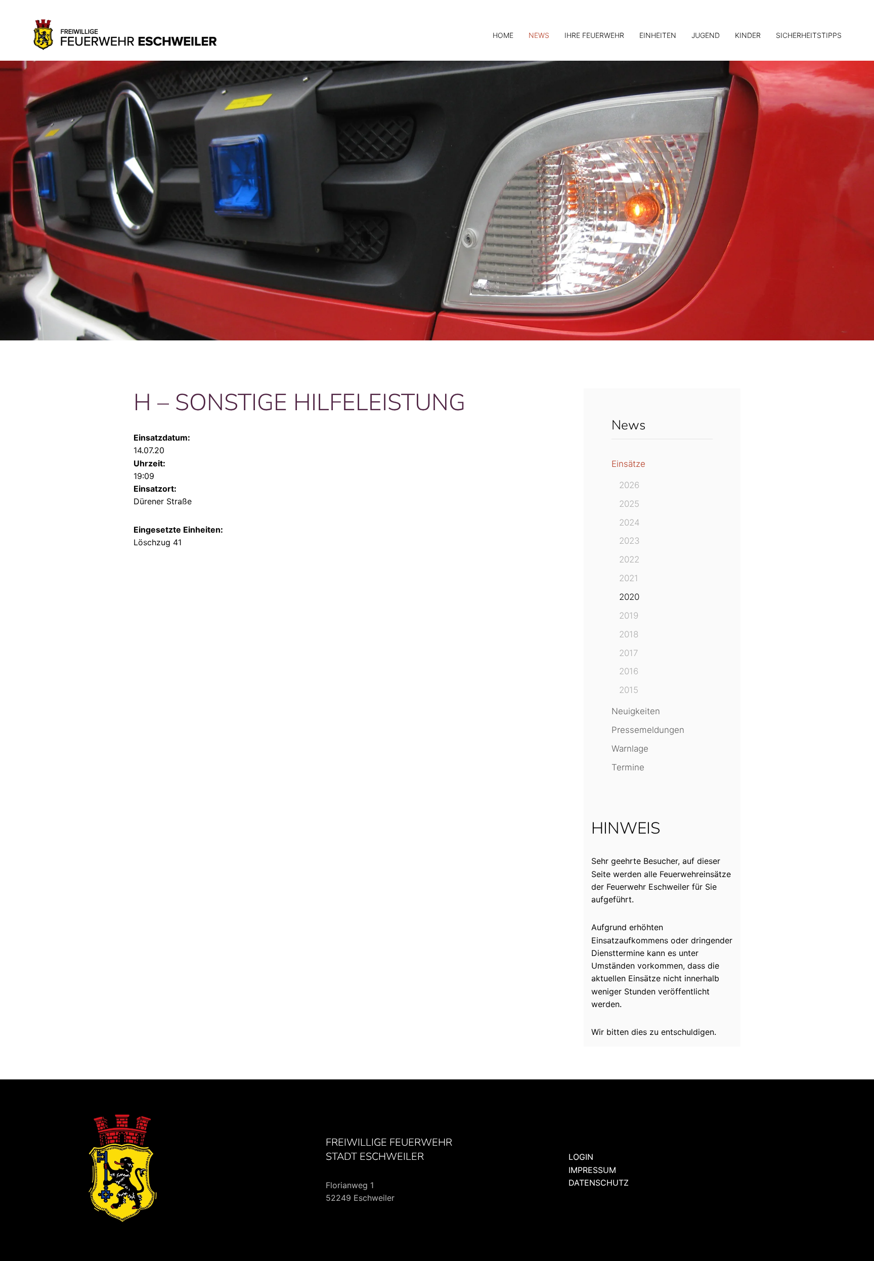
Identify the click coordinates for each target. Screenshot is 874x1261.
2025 (629, 504)
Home (503, 35)
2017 (628, 653)
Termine (627, 767)
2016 (628, 671)
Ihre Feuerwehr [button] (594, 35)
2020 (629, 597)
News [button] (539, 35)
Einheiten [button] (657, 35)
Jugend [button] (705, 35)
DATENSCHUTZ (599, 1183)
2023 (629, 541)
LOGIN (581, 1157)
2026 (629, 485)
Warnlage (629, 749)
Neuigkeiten (635, 711)
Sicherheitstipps (809, 35)
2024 (629, 522)
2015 (628, 690)
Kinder (748, 35)
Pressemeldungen (647, 730)
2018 (628, 634)
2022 (629, 559)
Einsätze (628, 464)
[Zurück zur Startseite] (126, 35)
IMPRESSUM (592, 1170)
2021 (628, 578)
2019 (628, 616)
